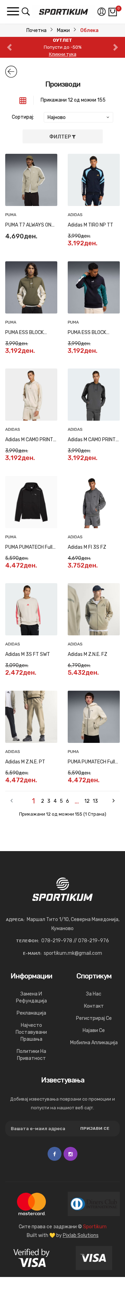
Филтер (60, 137)
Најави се (94, 1030)
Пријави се (94, 1128)
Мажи (63, 30)
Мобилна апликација (94, 1043)
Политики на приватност (31, 1054)
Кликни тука (62, 54)
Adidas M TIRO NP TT (90, 225)
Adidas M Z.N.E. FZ (87, 654)
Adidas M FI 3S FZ (87, 547)
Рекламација (31, 1013)
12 (87, 801)
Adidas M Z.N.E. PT (25, 762)
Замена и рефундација (31, 997)
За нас (93, 994)
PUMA (10, 214)
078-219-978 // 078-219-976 (75, 941)
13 (95, 801)
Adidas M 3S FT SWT (27, 654)
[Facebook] (54, 1154)
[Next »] (108, 801)
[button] (9, 47)
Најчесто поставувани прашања (31, 1032)
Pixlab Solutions (81, 1235)
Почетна (36, 30)
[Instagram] (70, 1154)
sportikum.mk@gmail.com (73, 953)
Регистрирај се (94, 1018)
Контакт (94, 1006)
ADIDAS (75, 214)
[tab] (22, 100)
